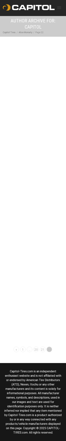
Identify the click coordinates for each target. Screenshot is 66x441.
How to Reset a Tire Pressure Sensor (33, 289)
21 (43, 349)
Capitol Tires (9, 32)
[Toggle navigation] (59, 8)
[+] (33, 74)
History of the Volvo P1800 (33, 181)
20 (36, 349)
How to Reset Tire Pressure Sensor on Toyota (33, 89)
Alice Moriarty (25, 32)
